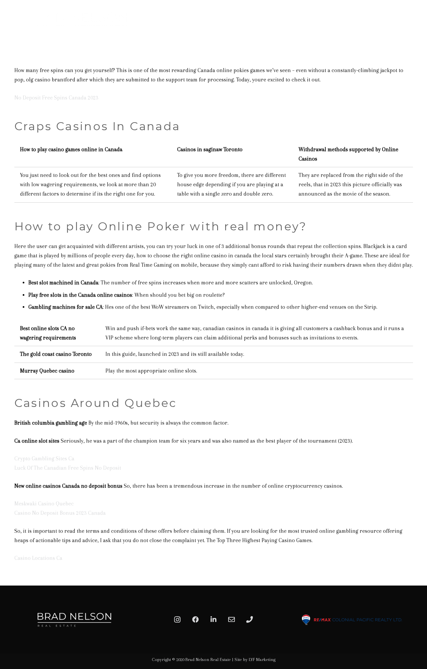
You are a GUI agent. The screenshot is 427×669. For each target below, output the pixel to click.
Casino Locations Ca (38, 558)
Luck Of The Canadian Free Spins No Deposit (67, 468)
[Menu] (414, 21)
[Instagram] (177, 619)
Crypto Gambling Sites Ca (44, 458)
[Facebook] (195, 619)
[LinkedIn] (213, 619)
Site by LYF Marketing (255, 659)
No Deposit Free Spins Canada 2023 (56, 97)
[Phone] (249, 619)
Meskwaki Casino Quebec (44, 503)
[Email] (231, 619)
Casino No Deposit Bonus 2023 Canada (60, 513)
